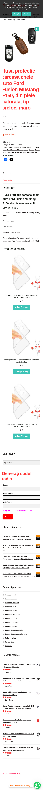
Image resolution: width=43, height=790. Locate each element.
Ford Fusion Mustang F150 (17, 150)
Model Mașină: (8, 493)
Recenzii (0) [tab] (7, 180)
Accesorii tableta (11, 618)
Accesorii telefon (11, 622)
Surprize (8, 646)
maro (5, 152)
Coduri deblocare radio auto (16, 634)
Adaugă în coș (21, 307)
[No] (40, 9)
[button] (37, 29)
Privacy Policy (8, 777)
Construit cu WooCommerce (27, 777)
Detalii (26, 14)
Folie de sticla (10, 638)
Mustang (10, 152)
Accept (16, 14)
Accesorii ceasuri (12, 603)
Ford (4, 150)
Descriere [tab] (7, 173)
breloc (16, 147)
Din (33, 147)
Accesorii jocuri (11, 610)
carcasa (23, 147)
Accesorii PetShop (12, 614)
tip (36, 152)
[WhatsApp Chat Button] (37, 785)
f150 (37, 147)
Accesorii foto (10, 607)
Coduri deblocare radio (14, 630)
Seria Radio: (7, 502)
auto (11, 147)
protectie (30, 152)
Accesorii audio (11, 595)
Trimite (8, 517)
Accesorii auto (16, 145)
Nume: (5, 485)
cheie (29, 147)
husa (37, 150)
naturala (18, 152)
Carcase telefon (11, 626)
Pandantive (9, 642)
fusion (31, 150)
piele (24, 152)
